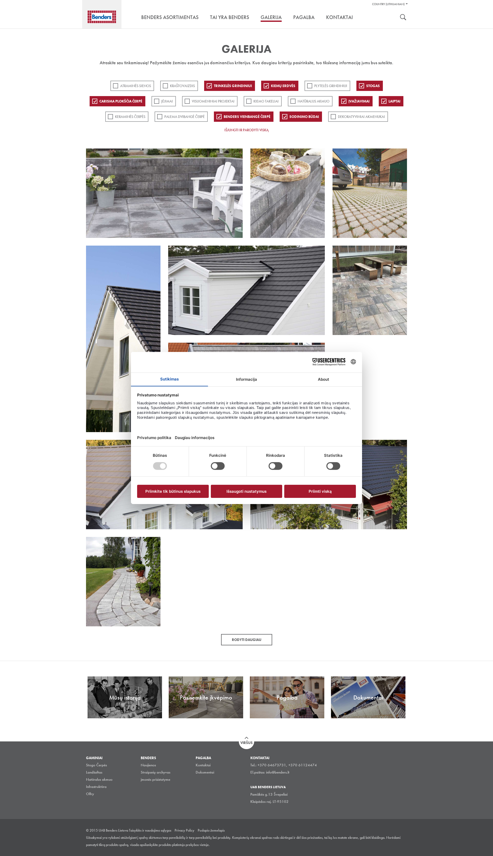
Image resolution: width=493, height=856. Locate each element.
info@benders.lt (277, 772)
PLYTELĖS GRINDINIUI (330, 85)
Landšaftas (94, 772)
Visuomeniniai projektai (213, 101)
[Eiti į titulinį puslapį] (101, 16)
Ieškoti (403, 18)
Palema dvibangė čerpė (184, 116)
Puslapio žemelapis (211, 830)
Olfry (90, 793)
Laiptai (394, 101)
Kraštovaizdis (182, 85)
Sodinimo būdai (304, 116)
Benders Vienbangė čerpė (247, 116)
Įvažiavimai (358, 101)
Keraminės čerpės (130, 116)
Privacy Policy (184, 830)
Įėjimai (167, 101)
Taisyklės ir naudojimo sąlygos (150, 830)
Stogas (373, 85)
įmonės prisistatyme (155, 779)
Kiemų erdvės (283, 85)
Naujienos (148, 765)
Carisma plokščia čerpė (120, 101)
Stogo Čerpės (96, 765)
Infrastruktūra (96, 786)
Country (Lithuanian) (388, 4)
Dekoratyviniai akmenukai (361, 116)
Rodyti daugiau (246, 639)
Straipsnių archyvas (155, 772)
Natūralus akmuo (313, 101)
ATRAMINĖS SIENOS (135, 85)
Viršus (246, 742)
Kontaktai (203, 765)
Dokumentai (205, 772)
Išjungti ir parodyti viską (246, 130)
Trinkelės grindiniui (233, 85)
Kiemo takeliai (266, 101)
